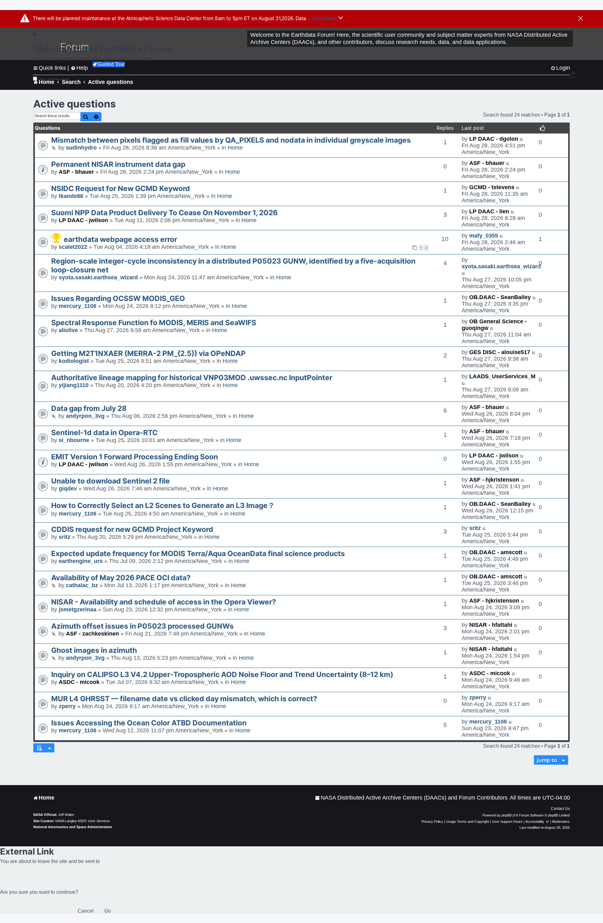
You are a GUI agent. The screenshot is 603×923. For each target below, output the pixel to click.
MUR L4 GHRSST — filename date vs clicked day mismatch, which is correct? (184, 698)
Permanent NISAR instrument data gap (118, 164)
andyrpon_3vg (85, 416)
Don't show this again (53, 79)
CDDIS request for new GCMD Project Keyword (132, 529)
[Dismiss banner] (580, 19)
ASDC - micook (79, 682)
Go (107, 911)
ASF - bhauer (76, 172)
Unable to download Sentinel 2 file (110, 481)
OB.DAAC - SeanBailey (500, 297)
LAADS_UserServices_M (502, 376)
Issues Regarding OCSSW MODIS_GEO (118, 298)
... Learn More (322, 18)
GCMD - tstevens (491, 187)
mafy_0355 (483, 235)
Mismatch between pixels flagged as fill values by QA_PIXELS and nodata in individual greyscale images (231, 140)
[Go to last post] (522, 139)
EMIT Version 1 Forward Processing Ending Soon (134, 456)
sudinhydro (81, 148)
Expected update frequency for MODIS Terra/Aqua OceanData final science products (198, 553)
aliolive (68, 330)
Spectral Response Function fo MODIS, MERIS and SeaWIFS (153, 322)
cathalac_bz (82, 585)
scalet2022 (73, 247)
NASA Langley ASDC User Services (82, 821)
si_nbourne (74, 440)
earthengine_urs (81, 561)
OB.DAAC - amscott (495, 552)
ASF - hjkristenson (494, 480)
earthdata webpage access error (120, 239)
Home (235, 148)
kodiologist (74, 361)
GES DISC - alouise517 (499, 352)
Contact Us (560, 808)
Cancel (86, 911)
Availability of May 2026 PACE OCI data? (121, 577)
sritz (64, 537)
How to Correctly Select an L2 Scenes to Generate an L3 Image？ (163, 505)
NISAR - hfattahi (490, 625)
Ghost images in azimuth (94, 650)
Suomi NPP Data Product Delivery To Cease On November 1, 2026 (164, 212)
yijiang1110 (74, 385)
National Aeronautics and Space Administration (72, 827)
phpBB (507, 815)
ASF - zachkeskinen (92, 634)
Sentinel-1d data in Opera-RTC (104, 432)
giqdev (68, 488)
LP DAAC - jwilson (83, 220)
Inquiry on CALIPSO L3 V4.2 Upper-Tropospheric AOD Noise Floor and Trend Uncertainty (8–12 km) (222, 674)
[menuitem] (411, 798)
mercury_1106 (77, 306)
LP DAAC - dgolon (493, 139)
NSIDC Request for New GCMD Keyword (120, 188)
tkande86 (71, 196)
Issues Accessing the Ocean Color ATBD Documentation (149, 722)
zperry (67, 706)
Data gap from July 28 (89, 408)
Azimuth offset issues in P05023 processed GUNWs (142, 626)
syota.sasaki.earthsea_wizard (98, 277)
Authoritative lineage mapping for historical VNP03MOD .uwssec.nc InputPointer (191, 377)
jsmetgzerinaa (77, 609)
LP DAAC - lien (489, 211)
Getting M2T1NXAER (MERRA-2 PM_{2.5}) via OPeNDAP (148, 353)
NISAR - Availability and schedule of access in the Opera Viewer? (163, 602)
